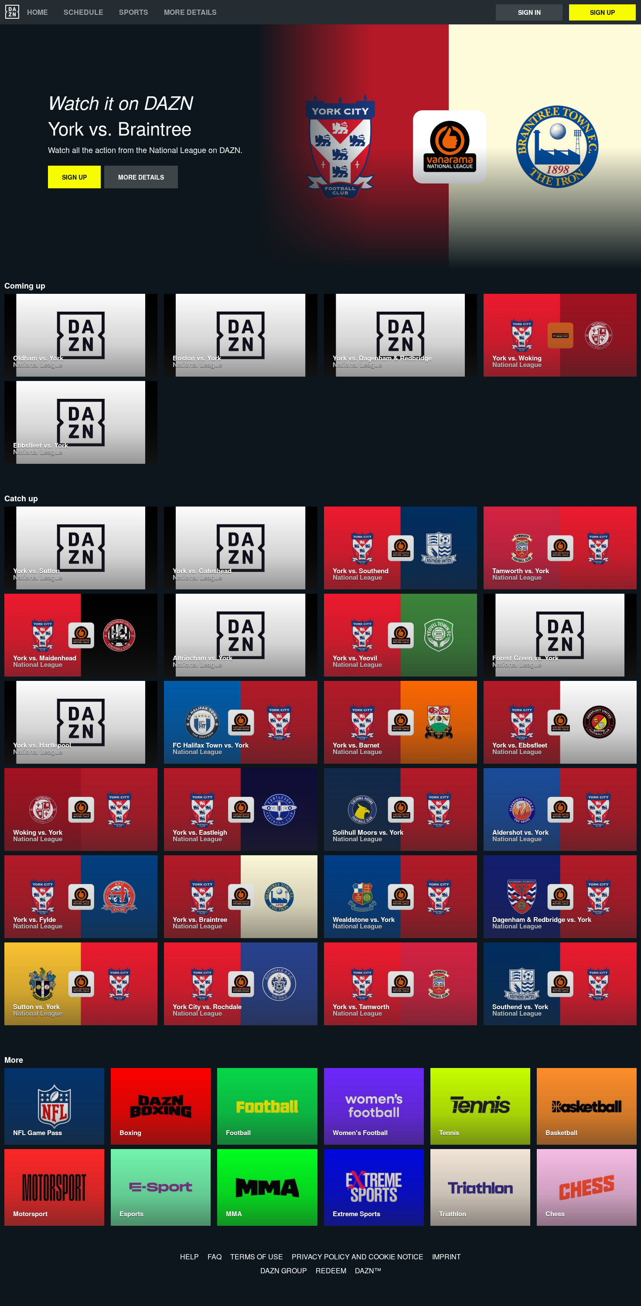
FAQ (215, 1257)
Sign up (602, 12)
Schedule (83, 12)
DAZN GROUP (283, 1270)
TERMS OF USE (256, 1257)
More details (190, 12)
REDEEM (331, 1270)
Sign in (529, 12)
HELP (189, 1257)
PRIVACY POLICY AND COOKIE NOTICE (357, 1257)
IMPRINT (446, 1257)
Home (37, 12)
